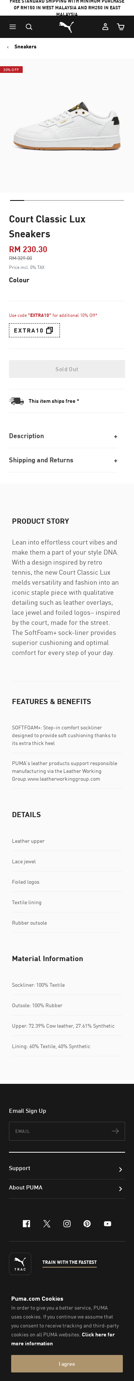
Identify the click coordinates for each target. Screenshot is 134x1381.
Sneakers (25, 46)
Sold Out (66, 369)
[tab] (17, 200)
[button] (14, 26)
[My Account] (105, 27)
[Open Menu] (14, 26)
